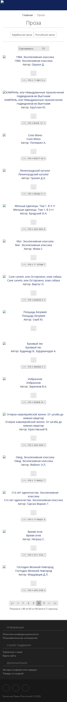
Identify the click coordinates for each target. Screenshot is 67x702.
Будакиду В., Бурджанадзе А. (37, 351)
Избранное (33, 382)
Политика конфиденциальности (21, 634)
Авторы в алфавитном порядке (20, 669)
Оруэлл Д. (37, 64)
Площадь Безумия (33, 316)
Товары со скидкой (13, 673)
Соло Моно (34, 139)
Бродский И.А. (37, 213)
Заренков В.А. (37, 386)
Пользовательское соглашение (20, 638)
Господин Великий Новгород (33, 571)
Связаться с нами (12, 652)
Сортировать (26, 48)
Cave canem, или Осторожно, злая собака (33, 280)
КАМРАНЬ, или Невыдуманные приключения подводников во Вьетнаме (33, 101)
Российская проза (45, 34)
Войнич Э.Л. (38, 464)
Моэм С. (37, 249)
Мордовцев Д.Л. (37, 574)
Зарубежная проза (22, 34)
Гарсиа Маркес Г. (37, 504)
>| (55, 603)
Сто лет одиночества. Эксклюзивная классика (33, 500)
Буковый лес (33, 347)
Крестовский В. (38, 429)
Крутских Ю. (37, 107)
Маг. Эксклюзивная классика (33, 245)
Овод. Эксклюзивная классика (33, 461)
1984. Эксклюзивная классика (33, 60)
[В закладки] (33, 73)
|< (12, 603)
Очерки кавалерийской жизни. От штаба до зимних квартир (33, 423)
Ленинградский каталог (33, 174)
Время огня (33, 535)
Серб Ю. (37, 319)
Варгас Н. (37, 284)
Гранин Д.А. (38, 178)
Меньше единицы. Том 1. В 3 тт (33, 209)
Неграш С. (38, 539)
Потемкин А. (37, 142)
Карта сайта (9, 655)
